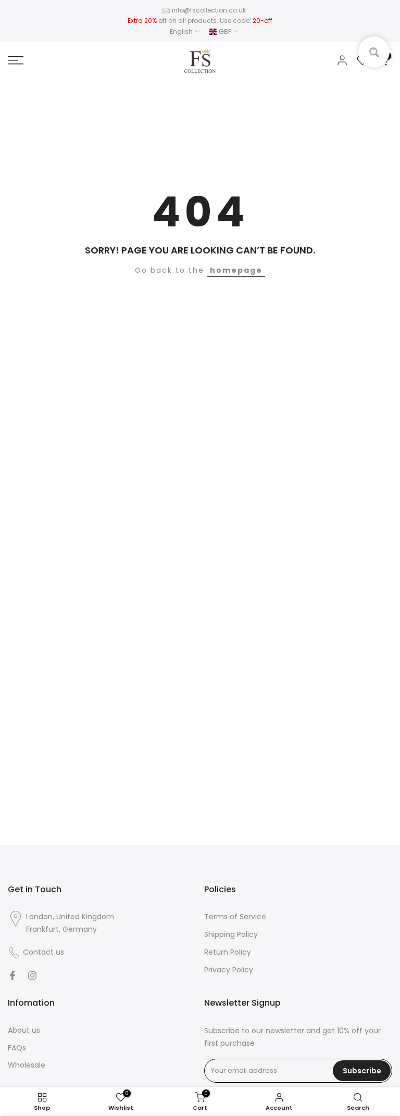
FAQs (17, 1048)
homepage (236, 270)
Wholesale (26, 1065)
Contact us (43, 952)
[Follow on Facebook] (12, 975)
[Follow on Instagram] (32, 975)
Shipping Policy (231, 934)
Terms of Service (235, 916)
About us (24, 1030)
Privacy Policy (228, 970)
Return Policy (227, 952)
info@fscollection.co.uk (209, 10)
